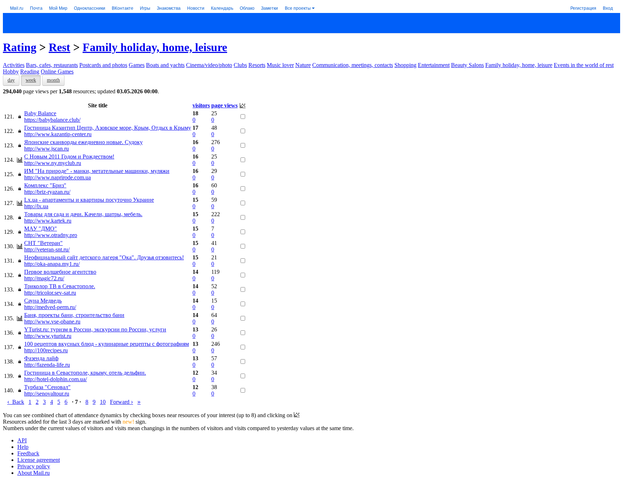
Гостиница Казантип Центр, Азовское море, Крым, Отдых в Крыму (107, 128)
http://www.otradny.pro (50, 235)
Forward (121, 402)
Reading (29, 71)
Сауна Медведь (43, 301)
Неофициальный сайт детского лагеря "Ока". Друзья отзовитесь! (104, 257)
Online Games (57, 71)
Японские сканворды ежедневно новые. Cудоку (83, 142)
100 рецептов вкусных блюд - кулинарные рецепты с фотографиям (106, 344)
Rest (59, 47)
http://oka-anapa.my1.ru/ (52, 264)
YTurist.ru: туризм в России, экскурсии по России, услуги (95, 329)
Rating (19, 47)
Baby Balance (40, 113)
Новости (195, 8)
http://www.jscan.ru (46, 149)
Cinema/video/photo (209, 65)
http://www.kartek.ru (47, 221)
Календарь (222, 8)
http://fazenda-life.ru (47, 365)
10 (103, 402)
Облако (247, 8)
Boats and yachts (165, 65)
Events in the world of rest (584, 65)
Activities (14, 65)
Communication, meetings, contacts (352, 65)
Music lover (280, 65)
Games (137, 65)
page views (224, 105)
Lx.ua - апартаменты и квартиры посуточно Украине (89, 200)
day (11, 80)
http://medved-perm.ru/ (50, 307)
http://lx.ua (36, 206)
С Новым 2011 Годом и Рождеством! (69, 156)
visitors (201, 105)
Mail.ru (16, 8)
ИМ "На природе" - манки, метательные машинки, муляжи (96, 171)
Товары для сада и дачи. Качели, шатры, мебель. (83, 214)
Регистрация (583, 8)
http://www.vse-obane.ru (52, 321)
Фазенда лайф (41, 358)
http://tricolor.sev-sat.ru (50, 293)
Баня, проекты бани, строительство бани (74, 315)
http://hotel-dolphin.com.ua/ (55, 379)
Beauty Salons (467, 65)
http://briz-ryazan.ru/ (47, 192)
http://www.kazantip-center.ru (58, 134)
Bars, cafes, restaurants (52, 65)
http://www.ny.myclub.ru (52, 163)
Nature (303, 65)
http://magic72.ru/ (44, 278)
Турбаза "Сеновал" (47, 387)
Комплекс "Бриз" (45, 185)
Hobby (11, 71)
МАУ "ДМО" (40, 229)
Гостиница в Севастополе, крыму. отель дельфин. (85, 373)
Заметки (269, 8)
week (31, 80)
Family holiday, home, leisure (155, 47)
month (53, 80)
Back (15, 402)
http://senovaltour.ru (46, 393)
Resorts (256, 65)
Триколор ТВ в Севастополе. (59, 286)
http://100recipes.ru (46, 350)
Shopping (405, 65)
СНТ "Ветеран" (43, 243)
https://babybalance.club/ (52, 120)
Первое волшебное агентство (60, 272)
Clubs (240, 65)
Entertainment (434, 65)
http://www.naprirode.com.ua (57, 177)
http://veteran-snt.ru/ (47, 249)
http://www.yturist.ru (47, 336)
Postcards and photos (103, 65)
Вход (608, 8)
